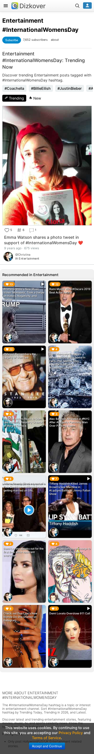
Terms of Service (46, 737)
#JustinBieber (69, 88)
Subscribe (11, 40)
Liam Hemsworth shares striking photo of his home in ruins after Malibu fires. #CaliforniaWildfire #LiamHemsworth (67, 360)
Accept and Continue (47, 746)
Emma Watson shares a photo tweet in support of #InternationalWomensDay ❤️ (43, 240)
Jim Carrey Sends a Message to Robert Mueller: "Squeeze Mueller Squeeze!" (70, 552)
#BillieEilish (41, 88)
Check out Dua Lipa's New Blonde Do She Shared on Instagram (20, 617)
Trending (16, 98)
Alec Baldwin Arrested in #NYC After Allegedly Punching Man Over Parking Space (69, 422)
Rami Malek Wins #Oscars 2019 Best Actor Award (70, 290)
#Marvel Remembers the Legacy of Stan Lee (19, 355)
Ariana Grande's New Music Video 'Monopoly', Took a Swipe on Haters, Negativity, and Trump (23, 294)
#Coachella (14, 88)
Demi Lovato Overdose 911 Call (69, 613)
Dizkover (32, 6)
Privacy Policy (71, 732)
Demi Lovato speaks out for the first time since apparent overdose (23, 552)
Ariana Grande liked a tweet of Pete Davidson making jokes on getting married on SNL (23, 487)
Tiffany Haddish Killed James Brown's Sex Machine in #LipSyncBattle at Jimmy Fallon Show (69, 489)
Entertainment (22, 20)
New (36, 98)
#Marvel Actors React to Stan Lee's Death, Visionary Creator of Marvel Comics (23, 422)
